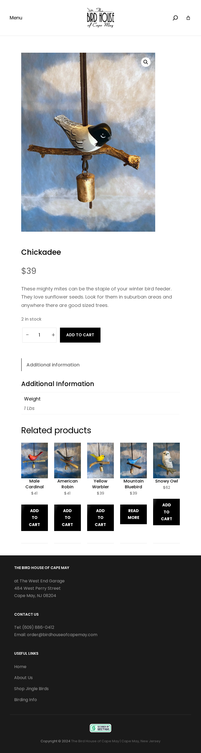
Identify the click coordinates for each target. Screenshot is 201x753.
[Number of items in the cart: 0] (188, 18)
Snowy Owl (166, 481)
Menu (16, 17)
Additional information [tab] (53, 364)
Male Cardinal (34, 484)
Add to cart (80, 335)
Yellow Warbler (100, 484)
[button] (145, 62)
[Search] (175, 17)
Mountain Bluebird (134, 484)
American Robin (67, 484)
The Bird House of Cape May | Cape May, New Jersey (115, 741)
